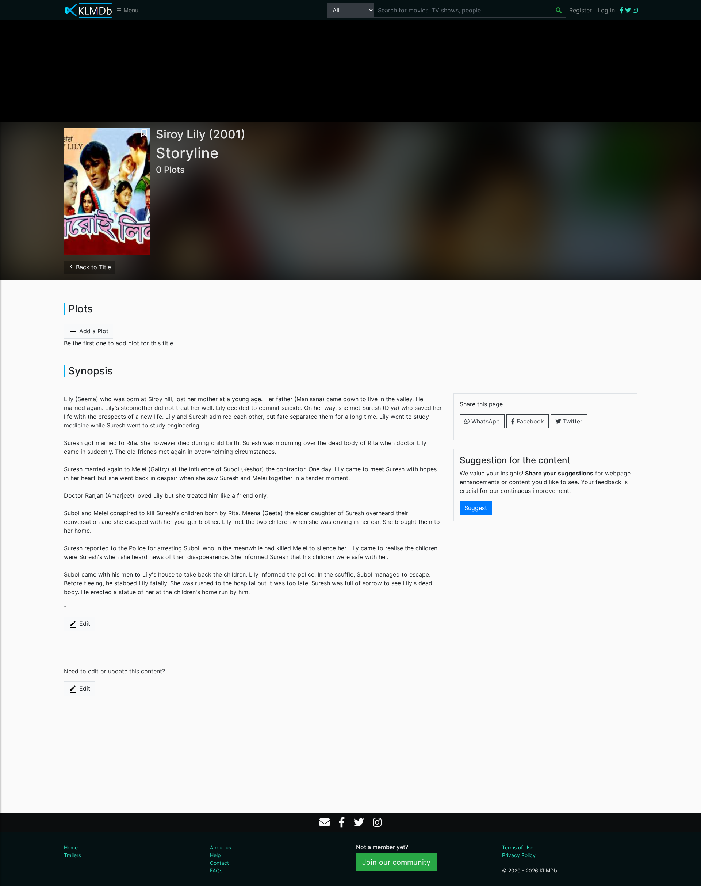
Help (215, 855)
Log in (606, 10)
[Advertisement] (350, 70)
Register (580, 10)
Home (71, 847)
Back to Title (92, 267)
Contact (219, 863)
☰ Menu (127, 10)
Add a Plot (92, 331)
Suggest (475, 508)
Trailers (72, 855)
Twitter (571, 421)
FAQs (216, 870)
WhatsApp (485, 421)
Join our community (396, 862)
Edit (83, 623)
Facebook (529, 421)
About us (220, 847)
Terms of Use (517, 847)
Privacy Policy (519, 855)
